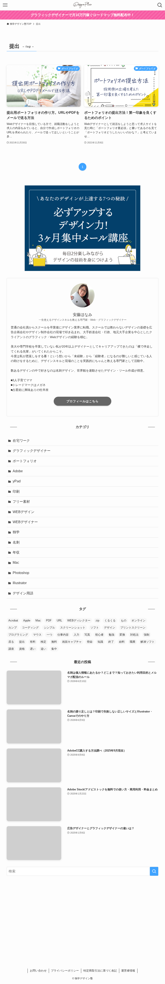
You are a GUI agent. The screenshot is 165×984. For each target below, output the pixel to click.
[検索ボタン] (160, 5)
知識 (100, 641)
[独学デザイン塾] (82, 5)
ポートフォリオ (25, 461)
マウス (37, 634)
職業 (132, 641)
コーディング (30, 627)
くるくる (110, 620)
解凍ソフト (147, 641)
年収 (16, 552)
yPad (17, 481)
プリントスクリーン (132, 627)
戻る (11, 641)
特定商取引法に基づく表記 (100, 970)
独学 (16, 532)
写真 (87, 634)
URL (59, 620)
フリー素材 (21, 501)
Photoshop (21, 573)
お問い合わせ (38, 970)
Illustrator (20, 583)
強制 (146, 634)
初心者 (99, 634)
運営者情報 (128, 970)
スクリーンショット (72, 627)
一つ (49, 634)
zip (97, 620)
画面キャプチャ (72, 641)
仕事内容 (63, 634)
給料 (122, 641)
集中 (54, 648)
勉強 (111, 634)
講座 (11, 648)
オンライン (138, 620)
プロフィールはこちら (82, 401)
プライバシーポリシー (65, 970)
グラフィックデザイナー (31, 451)
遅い (32, 648)
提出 (22, 641)
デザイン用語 (23, 593)
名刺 (16, 542)
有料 (32, 641)
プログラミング (18, 634)
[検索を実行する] (154, 871)
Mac (16, 562)
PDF (49, 620)
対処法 (134, 634)
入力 (76, 634)
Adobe (18, 471)
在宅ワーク (21, 440)
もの (123, 620)
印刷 (16, 491)
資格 (22, 648)
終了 (111, 641)
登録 (89, 641)
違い (43, 648)
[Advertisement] (83, 913)
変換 (122, 634)
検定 (43, 641)
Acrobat (13, 620)
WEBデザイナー (25, 522)
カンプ (12, 627)
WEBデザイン (23, 512)
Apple (26, 620)
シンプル (49, 627)
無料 (54, 641)
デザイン (109, 627)
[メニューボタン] (5, 5)
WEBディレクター (78, 620)
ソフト (94, 627)
